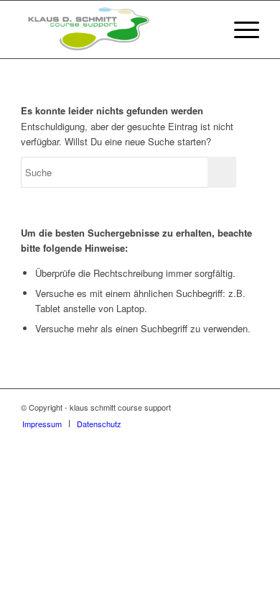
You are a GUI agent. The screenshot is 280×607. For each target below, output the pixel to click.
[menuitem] (239, 29)
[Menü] (239, 29)
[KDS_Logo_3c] (116, 29)
